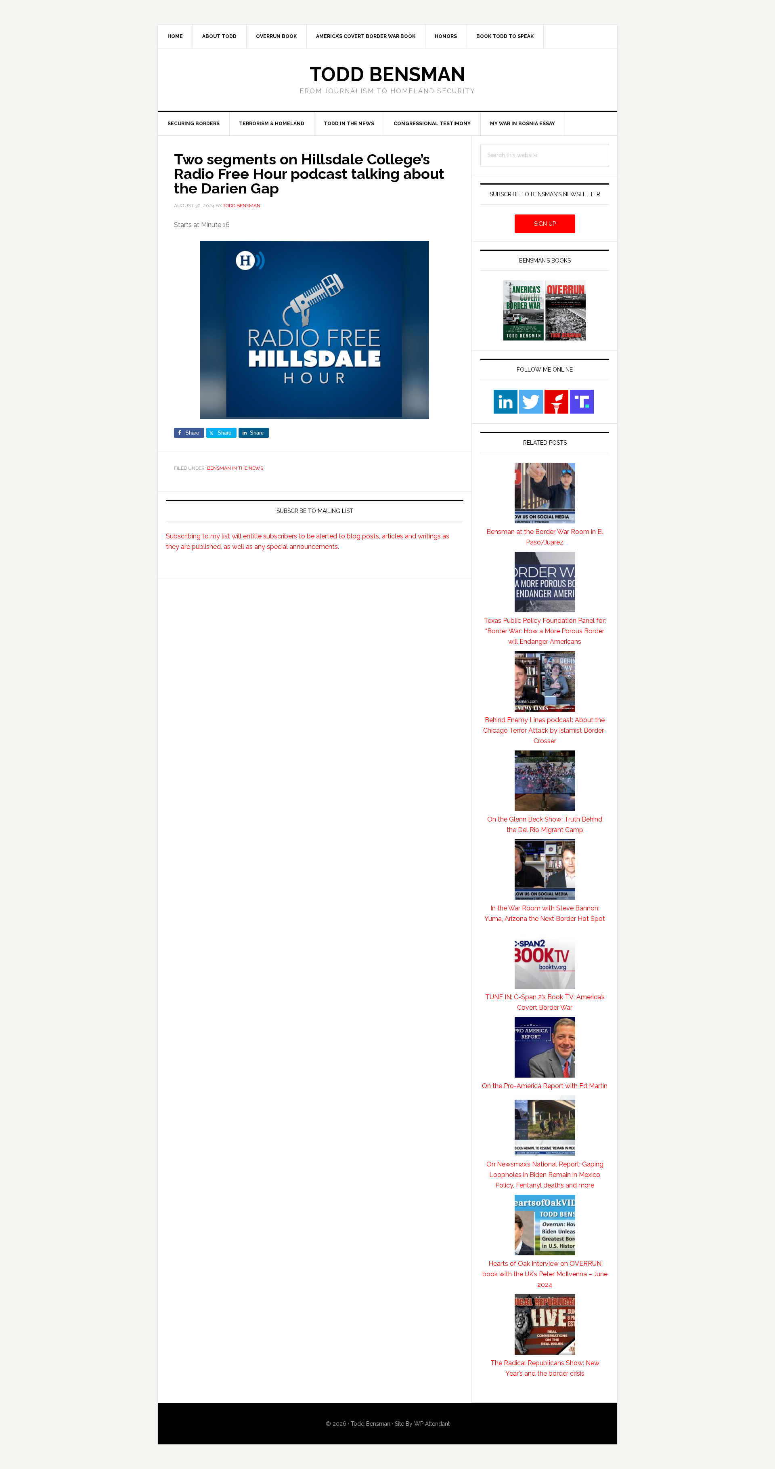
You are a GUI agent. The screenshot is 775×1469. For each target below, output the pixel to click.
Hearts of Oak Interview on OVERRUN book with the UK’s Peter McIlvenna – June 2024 (544, 1274)
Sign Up (545, 224)
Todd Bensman (387, 74)
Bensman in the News (235, 468)
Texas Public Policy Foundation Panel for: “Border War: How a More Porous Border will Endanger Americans (545, 631)
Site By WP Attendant (422, 1424)
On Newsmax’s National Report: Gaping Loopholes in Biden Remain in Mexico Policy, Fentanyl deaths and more (544, 1174)
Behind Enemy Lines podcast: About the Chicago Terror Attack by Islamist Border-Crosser (544, 730)
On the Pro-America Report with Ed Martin (544, 1086)
